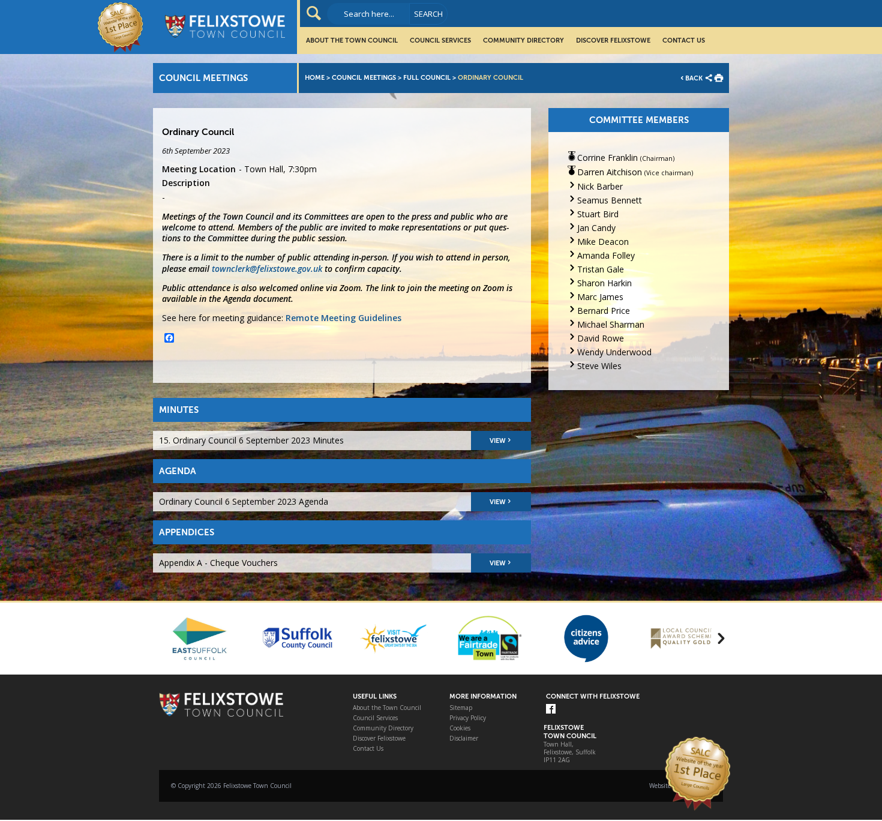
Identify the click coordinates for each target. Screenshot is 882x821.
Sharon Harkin (604, 283)
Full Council (427, 78)
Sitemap (460, 708)
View (498, 441)
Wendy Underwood (614, 352)
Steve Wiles (599, 365)
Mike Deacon (603, 241)
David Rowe (600, 338)
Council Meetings (364, 78)
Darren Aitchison (609, 172)
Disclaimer (463, 738)
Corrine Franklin (607, 157)
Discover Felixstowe (613, 40)
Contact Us (683, 40)
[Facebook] (551, 709)
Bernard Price (603, 310)
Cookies (459, 728)
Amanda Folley (606, 255)
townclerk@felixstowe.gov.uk (267, 268)
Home (315, 78)
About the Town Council (352, 40)
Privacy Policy (467, 718)
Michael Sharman (610, 324)
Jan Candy (596, 227)
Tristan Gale (600, 269)
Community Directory (523, 40)
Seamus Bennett (609, 200)
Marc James (600, 296)
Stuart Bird (598, 214)
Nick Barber (600, 186)
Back (694, 78)
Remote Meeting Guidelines (343, 317)
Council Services (440, 40)
